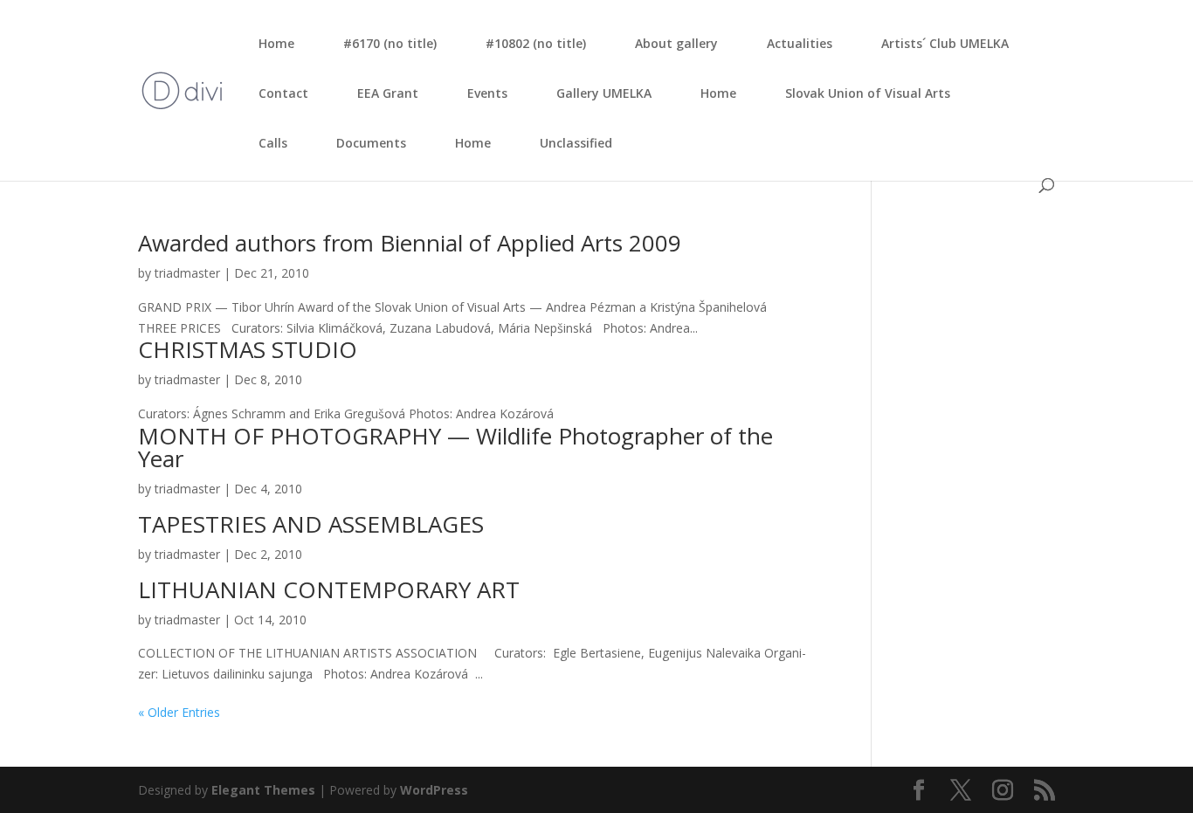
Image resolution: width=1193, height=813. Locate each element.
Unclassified (576, 142)
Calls (273, 142)
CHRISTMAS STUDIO (247, 349)
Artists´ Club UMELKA (945, 43)
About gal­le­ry (676, 43)
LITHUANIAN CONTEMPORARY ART (329, 589)
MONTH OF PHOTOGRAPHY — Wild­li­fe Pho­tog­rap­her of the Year (455, 447)
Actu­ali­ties (799, 43)
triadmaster (187, 273)
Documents (371, 142)
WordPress (434, 790)
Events (487, 93)
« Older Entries (179, 712)
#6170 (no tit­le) (390, 43)
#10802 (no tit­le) (536, 43)
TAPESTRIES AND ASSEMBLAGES (311, 524)
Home (276, 43)
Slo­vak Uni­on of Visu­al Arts (867, 93)
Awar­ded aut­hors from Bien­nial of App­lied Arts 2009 (409, 242)
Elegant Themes (263, 790)
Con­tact (283, 93)
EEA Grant (387, 93)
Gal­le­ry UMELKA (604, 93)
